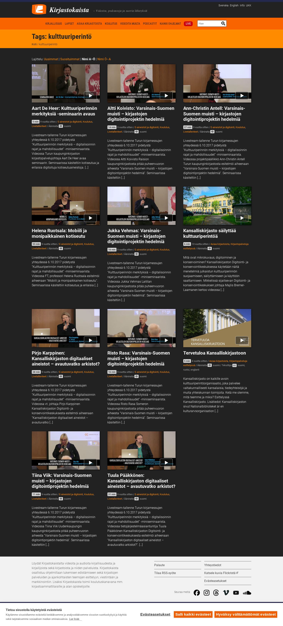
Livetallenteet (39, 126)
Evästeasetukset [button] (215, 581)
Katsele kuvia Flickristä (219, 573)
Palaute (159, 565)
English (234, 5)
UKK (248, 5)
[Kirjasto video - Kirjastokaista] (39, 9)
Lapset (69, 23)
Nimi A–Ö (88, 59)
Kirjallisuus (53, 23)
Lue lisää (74, 619)
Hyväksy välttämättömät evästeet (246, 614)
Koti (38, 23)
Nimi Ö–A (104, 59)
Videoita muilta (130, 23)
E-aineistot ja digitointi (70, 121)
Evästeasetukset (155, 614)
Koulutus (111, 23)
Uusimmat (51, 59)
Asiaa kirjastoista (89, 23)
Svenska (224, 5)
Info (242, 5)
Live (188, 23)
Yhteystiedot (212, 565)
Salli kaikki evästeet (193, 614)
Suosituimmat (70, 59)
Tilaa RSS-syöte (165, 573)
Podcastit (150, 23)
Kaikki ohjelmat (170, 23)
